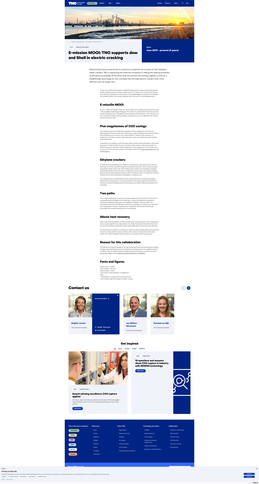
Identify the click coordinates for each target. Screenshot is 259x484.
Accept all (249, 474)
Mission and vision (124, 433)
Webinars (96, 437)
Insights (95, 440)
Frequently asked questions (127, 451)
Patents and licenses (151, 446)
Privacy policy (10, 479)
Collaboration (173, 426)
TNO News (96, 454)
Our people (122, 440)
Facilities (147, 430)
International (174, 447)
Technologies (148, 437)
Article (127, 348)
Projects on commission (177, 430)
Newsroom (95, 426)
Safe (110, 3)
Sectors (159, 3)
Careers (167, 3)
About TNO (121, 426)
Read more (77, 409)
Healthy (101, 3)
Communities (123, 447)
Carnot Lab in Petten (106, 253)
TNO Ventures (174, 440)
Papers (95, 447)
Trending (96, 451)
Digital (118, 3)
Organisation (123, 430)
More (176, 3)
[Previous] (183, 288)
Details (3, 479)
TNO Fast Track (174, 437)
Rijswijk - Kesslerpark (103, 327)
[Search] (182, 3)
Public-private (174, 433)
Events (95, 433)
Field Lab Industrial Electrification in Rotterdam (131, 253)
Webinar (142, 348)
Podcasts (96, 444)
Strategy (121, 437)
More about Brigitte (101, 298)
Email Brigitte (101, 330)
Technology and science (151, 426)
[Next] (188, 288)
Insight (134, 348)
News (120, 348)
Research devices (150, 433)
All (115, 348)
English (3, 468)
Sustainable (91, 3)
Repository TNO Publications (153, 449)
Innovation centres (175, 444)
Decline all (249, 476)
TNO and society (124, 444)
